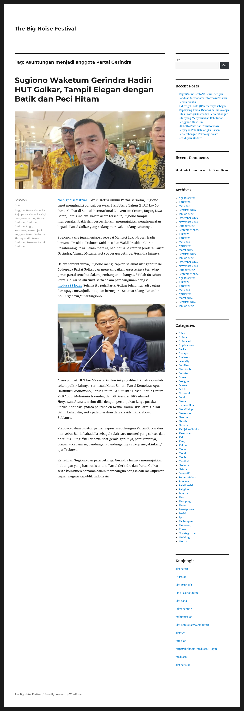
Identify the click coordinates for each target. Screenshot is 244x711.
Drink (182, 389)
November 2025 (188, 222)
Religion (184, 489)
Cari (178, 60)
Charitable (185, 369)
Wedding (184, 537)
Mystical (184, 461)
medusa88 (182, 657)
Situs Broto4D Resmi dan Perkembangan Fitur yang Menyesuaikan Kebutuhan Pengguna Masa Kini (203, 118)
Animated (185, 341)
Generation (186, 413)
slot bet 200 (183, 665)
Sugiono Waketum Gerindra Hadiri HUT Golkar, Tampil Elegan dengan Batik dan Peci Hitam (84, 89)
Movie (182, 457)
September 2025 (189, 230)
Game (182, 401)
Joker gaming (184, 609)
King (182, 441)
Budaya (183, 353)
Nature (183, 469)
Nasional (184, 465)
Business (184, 357)
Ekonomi (184, 393)
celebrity (184, 361)
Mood (182, 453)
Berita (18, 205)
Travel (182, 529)
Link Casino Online (187, 593)
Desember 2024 (188, 262)
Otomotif (184, 473)
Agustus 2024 (187, 278)
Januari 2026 (186, 214)
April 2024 (185, 294)
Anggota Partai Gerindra (30, 210)
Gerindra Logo (23, 226)
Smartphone (186, 509)
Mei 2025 (184, 242)
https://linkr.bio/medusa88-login (196, 649)
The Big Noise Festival (45, 28)
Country (184, 373)
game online (186, 405)
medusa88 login (70, 285)
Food (182, 397)
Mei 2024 (184, 290)
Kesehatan (185, 433)
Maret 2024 (186, 298)
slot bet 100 (182, 569)
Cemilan (184, 365)
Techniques (186, 521)
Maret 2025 (186, 250)
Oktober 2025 (187, 226)
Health (183, 421)
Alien (182, 333)
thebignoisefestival (72, 200)
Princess (184, 481)
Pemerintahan (187, 477)
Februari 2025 (187, 254)
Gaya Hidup (186, 409)
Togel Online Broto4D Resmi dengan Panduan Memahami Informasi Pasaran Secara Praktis (203, 98)
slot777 (180, 633)
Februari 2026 (187, 210)
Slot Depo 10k (184, 585)
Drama (183, 385)
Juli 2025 (184, 234)
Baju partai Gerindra (27, 214)
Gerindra (32, 222)
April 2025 (185, 246)
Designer (184, 381)
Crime (182, 377)
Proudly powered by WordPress (64, 694)
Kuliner (183, 445)
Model (182, 449)
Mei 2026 (184, 206)
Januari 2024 (186, 306)
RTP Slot (181, 577)
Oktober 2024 (187, 270)
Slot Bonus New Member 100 (193, 625)
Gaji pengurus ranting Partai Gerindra (30, 218)
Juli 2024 (184, 282)
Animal (183, 337)
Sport (182, 517)
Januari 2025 (186, 258)
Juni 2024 (184, 286)
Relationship (186, 485)
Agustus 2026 (187, 198)
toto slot (181, 641)
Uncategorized (188, 533)
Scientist (184, 493)
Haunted (184, 417)
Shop (182, 497)
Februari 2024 (187, 302)
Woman (183, 541)
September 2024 (189, 274)
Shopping (185, 501)
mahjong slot (184, 617)
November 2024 (188, 266)
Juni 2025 (184, 238)
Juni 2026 (185, 202)
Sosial (182, 513)
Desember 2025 (188, 218)
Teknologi (185, 525)
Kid (181, 437)
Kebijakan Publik (189, 429)
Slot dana (181, 601)
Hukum (183, 425)
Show (182, 505)
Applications (186, 345)
